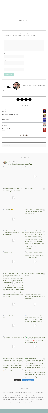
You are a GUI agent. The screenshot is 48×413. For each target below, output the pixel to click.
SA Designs (32, 410)
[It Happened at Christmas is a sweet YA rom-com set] (13, 198)
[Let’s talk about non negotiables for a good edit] (13, 346)
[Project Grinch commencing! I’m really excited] (35, 261)
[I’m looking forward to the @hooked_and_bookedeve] (35, 368)
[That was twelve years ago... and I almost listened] (13, 283)
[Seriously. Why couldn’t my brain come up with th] (13, 304)
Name (5, 53)
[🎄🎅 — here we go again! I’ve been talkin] (35, 346)
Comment (6, 39)
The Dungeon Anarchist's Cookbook (10, 114)
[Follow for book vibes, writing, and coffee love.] (13, 325)
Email (5, 60)
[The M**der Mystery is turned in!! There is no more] (35, 325)
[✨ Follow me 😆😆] (13, 219)
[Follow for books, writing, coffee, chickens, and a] (35, 304)
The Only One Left (6, 109)
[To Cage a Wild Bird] (44, 131)
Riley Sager (5, 111)
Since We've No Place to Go (8, 124)
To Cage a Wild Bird (6, 128)
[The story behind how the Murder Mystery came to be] (35, 283)
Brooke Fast (5, 130)
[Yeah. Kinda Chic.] (13, 176)
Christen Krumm (24, 6)
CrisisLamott (5, 23)
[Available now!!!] (35, 198)
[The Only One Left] (44, 112)
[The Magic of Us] (44, 121)
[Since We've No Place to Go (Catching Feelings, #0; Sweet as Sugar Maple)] (44, 126)
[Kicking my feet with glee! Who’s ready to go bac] (13, 240)
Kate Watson (5, 125)
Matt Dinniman (5, 116)
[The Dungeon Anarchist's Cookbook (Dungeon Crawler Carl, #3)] (44, 117)
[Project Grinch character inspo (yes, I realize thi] (35, 219)
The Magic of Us (5, 119)
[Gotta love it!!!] (35, 176)
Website (5, 67)
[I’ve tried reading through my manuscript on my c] (13, 368)
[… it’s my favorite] (13, 261)
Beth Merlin (5, 120)
